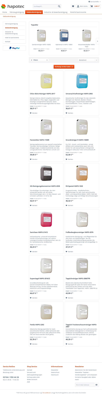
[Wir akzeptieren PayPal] (14, 48)
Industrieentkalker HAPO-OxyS (86, 45)
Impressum (55, 375)
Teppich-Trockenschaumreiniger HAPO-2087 (81, 326)
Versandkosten (47, 393)
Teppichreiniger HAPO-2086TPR (78, 279)
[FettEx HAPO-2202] (46, 312)
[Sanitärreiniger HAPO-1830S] (41, 36)
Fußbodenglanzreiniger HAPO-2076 (79, 232)
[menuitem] (47, 7)
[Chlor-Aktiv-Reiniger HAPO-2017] (46, 81)
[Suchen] (59, 6)
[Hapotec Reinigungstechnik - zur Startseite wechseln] (12, 6)
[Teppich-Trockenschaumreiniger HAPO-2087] (82, 312)
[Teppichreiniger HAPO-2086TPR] (82, 266)
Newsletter (54, 370)
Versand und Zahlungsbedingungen (34, 373)
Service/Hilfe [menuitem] (94, 2)
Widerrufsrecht (32, 379)
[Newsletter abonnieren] (96, 385)
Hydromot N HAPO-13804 (64, 44)
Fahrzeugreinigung (11, 24)
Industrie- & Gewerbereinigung (11, 33)
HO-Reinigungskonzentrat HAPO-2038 (45, 186)
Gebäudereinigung (11, 28)
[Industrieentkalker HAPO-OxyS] (86, 36)
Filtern (35, 60)
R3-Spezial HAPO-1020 (74, 186)
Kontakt (7, 42)
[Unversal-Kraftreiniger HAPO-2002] (82, 81)
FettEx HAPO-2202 (37, 325)
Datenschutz (55, 372)
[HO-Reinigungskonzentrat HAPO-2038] (46, 173)
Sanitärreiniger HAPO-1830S (41, 44)
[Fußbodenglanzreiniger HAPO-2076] (82, 219)
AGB (28, 382)
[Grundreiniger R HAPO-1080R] (82, 127)
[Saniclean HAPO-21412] (46, 219)
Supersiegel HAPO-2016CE (40, 279)
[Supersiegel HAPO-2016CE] (46, 266)
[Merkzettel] (73, 6)
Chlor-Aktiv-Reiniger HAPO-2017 (42, 94)
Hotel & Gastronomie (12, 38)
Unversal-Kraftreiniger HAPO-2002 (79, 94)
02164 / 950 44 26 (11, 377)
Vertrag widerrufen (33, 377)
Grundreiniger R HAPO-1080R (77, 140)
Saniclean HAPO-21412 (39, 232)
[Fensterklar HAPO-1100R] (46, 127)
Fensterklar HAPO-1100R (39, 140)
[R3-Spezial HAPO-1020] (82, 173)
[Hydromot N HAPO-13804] (64, 36)
